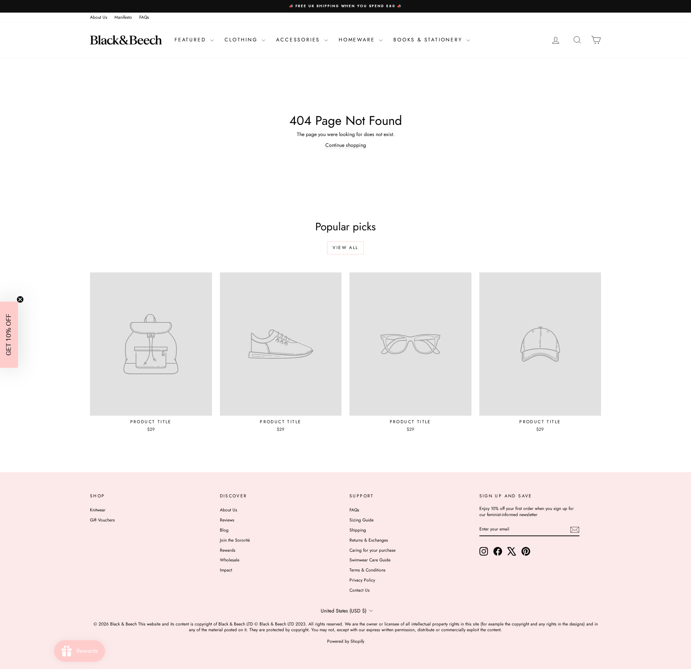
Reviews (227, 520)
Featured (191, 39)
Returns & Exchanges (368, 540)
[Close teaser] (20, 299)
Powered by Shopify (345, 641)
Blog (224, 530)
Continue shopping (345, 145)
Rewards (227, 550)
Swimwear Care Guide (369, 560)
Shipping (357, 530)
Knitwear (97, 510)
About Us (98, 17)
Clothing (242, 39)
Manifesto (123, 17)
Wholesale (229, 560)
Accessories (299, 39)
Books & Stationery (429, 39)
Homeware (358, 39)
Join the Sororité (235, 540)
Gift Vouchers (102, 520)
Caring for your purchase (372, 550)
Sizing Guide (361, 520)
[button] (9, 335)
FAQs (144, 17)
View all (345, 247)
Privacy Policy (362, 580)
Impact (226, 570)
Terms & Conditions (367, 570)
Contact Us (359, 590)
